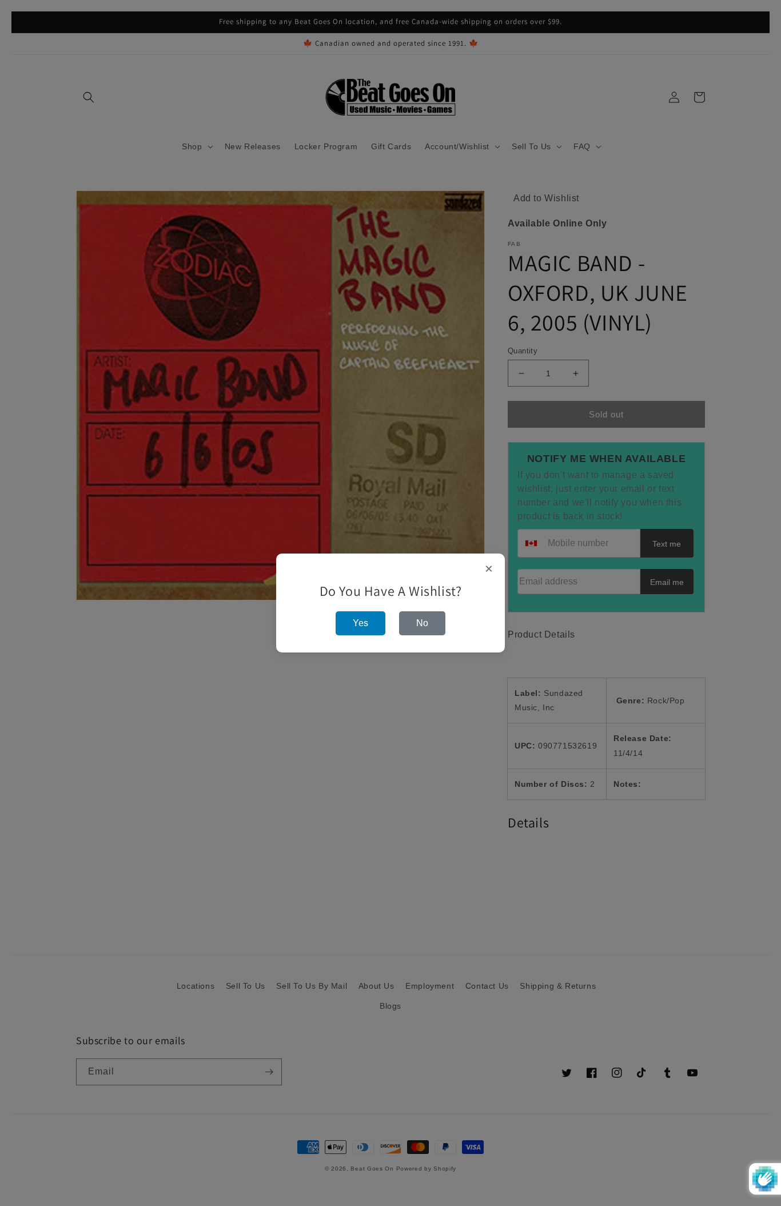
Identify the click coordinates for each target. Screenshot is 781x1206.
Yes (360, 623)
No (422, 623)
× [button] (489, 569)
